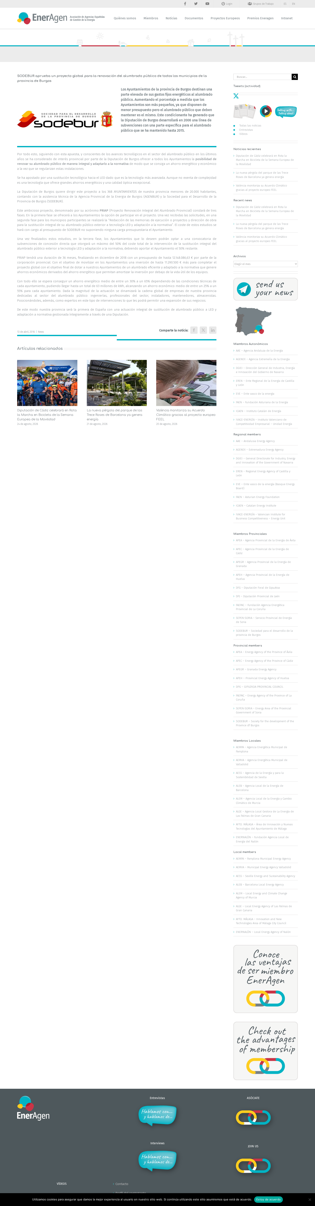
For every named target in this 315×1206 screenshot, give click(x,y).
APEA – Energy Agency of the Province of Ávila (264, 652)
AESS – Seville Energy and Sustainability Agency (265, 876)
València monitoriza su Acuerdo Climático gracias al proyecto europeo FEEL (186, 415)
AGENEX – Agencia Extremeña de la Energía (263, 359)
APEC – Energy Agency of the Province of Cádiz (264, 660)
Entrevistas (246, 129)
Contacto (122, 1184)
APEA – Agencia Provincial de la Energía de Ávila (266, 540)
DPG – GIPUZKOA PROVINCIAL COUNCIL (259, 686)
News (41, 331)
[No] (310, 1199)
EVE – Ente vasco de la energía (255, 393)
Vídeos (243, 133)
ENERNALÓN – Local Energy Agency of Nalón (263, 932)
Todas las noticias (250, 125)
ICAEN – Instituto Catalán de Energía (258, 411)
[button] (20, 393)
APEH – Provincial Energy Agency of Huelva (262, 678)
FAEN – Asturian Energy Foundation (258, 497)
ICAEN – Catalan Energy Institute (256, 505)
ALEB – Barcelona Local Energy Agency (260, 884)
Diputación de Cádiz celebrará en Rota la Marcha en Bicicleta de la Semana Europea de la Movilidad (47, 415)
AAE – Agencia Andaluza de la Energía (259, 350)
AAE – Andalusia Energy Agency (255, 441)
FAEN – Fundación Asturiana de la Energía (262, 402)
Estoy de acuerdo (268, 1199)
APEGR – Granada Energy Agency (256, 669)
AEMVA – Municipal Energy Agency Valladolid (263, 867)
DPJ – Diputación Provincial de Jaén (258, 596)
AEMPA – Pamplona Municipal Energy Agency (263, 858)
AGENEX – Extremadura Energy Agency (260, 449)
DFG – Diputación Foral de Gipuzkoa (258, 587)
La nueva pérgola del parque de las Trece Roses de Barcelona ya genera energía (114, 415)
